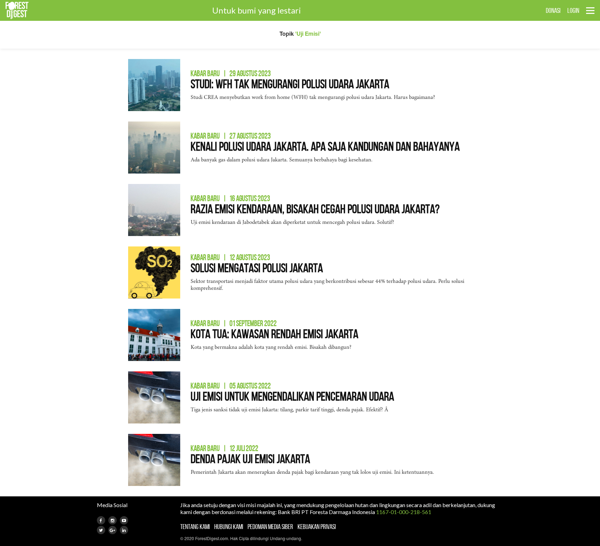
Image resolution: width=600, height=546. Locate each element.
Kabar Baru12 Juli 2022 (224, 448)
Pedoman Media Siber (270, 526)
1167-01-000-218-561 (403, 512)
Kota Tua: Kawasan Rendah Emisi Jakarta (274, 334)
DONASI (553, 10)
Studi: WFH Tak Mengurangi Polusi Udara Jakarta (290, 84)
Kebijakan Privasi (317, 526)
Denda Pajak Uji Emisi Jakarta (250, 458)
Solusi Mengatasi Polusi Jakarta (257, 268)
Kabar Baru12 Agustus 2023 (230, 257)
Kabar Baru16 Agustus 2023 (230, 198)
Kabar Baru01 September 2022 (234, 323)
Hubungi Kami (228, 526)
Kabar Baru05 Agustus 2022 (231, 385)
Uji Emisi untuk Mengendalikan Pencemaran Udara (292, 396)
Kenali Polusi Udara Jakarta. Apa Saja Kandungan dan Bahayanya (325, 146)
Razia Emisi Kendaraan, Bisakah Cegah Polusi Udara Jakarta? (315, 209)
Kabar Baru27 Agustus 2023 (231, 136)
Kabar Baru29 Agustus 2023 (231, 73)
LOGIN (573, 10)
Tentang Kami (195, 526)
